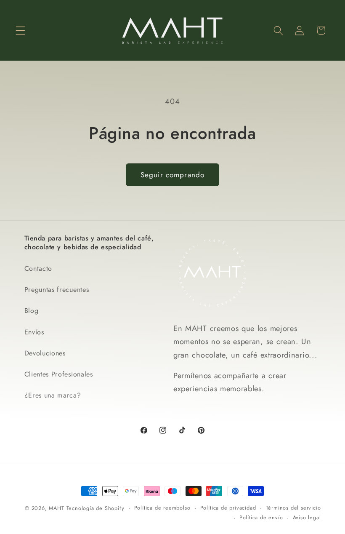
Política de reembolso (162, 508)
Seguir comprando (172, 175)
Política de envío (261, 517)
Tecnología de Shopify (95, 508)
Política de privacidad (228, 508)
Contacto (38, 268)
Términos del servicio (293, 508)
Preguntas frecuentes (56, 289)
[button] (20, 30)
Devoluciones (45, 353)
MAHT (56, 508)
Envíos (34, 332)
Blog (31, 310)
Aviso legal (307, 517)
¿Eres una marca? (52, 395)
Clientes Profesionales (58, 374)
